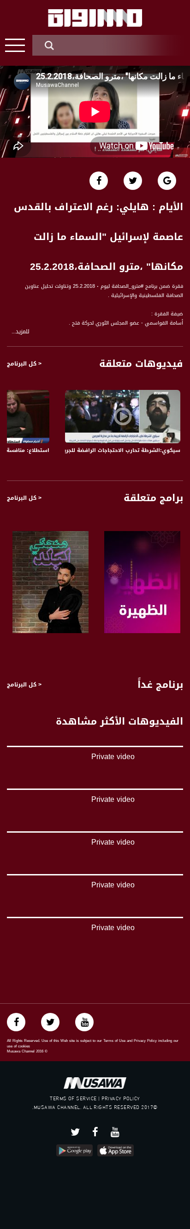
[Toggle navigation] (15, 45)
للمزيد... (21, 332)
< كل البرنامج (24, 364)
